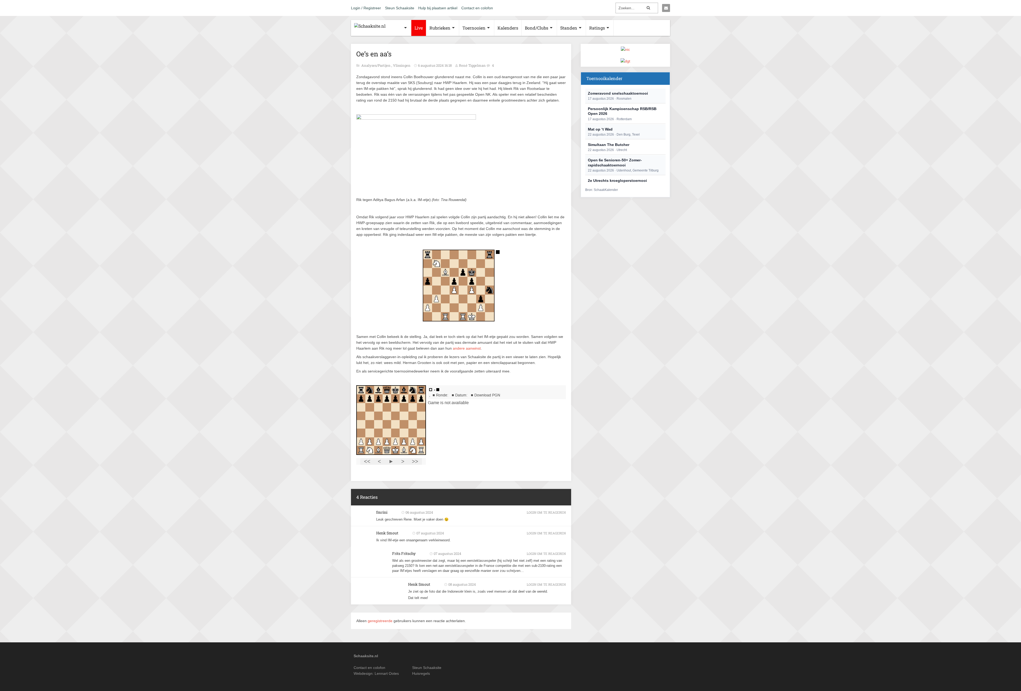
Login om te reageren (546, 512)
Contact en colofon (477, 8)
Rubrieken (439, 28)
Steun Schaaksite (399, 8)
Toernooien (474, 28)
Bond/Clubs (536, 28)
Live (419, 28)
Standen (568, 28)
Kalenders (507, 28)
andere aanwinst (467, 348)
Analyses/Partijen (376, 65)
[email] (666, 8)
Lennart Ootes (387, 673)
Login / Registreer (366, 8)
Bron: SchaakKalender (601, 190)
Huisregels (421, 673)
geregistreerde (381, 621)
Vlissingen (402, 65)
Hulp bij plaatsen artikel (437, 8)
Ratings (597, 28)
